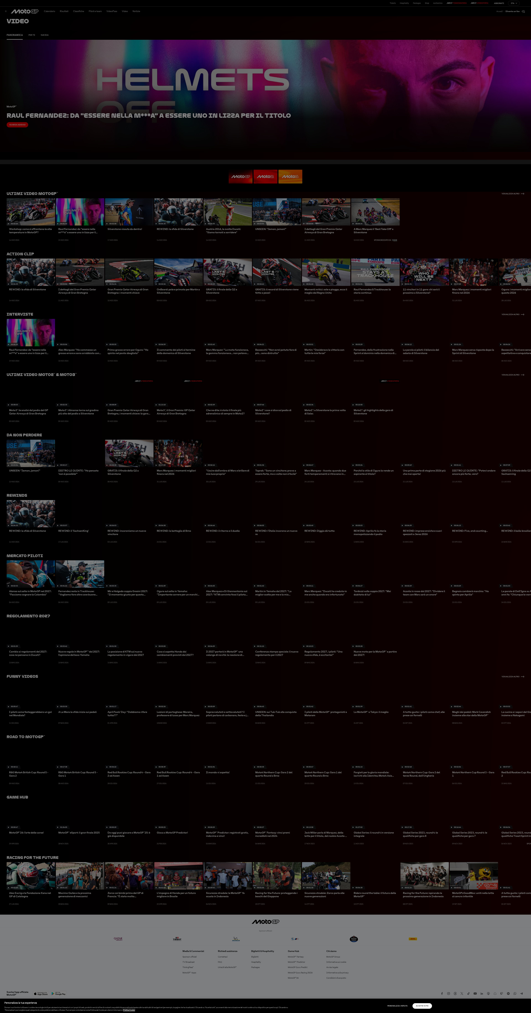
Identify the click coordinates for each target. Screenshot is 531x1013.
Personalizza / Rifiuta (397, 1006)
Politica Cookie (129, 1010)
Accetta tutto (422, 1006)
